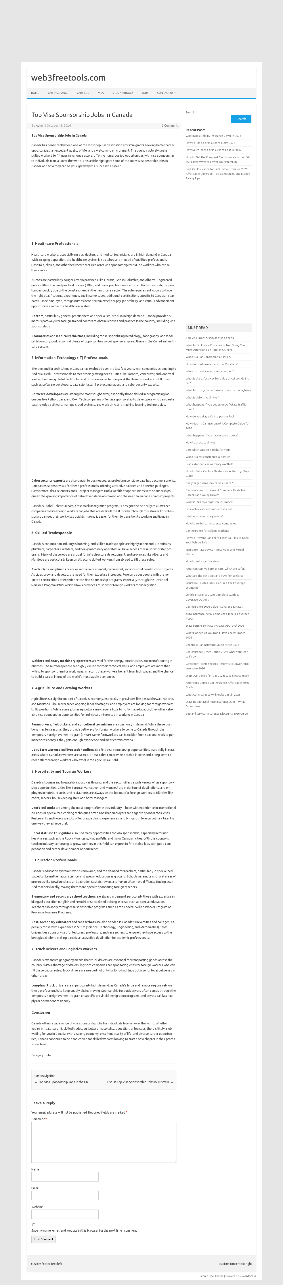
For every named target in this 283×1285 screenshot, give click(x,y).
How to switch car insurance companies (211, 523)
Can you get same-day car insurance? (209, 483)
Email (35, 1188)
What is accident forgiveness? (205, 516)
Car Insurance (58, 92)
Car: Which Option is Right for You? (208, 449)
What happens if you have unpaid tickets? (212, 435)
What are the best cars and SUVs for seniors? (214, 575)
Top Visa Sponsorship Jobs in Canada (210, 337)
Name (35, 1169)
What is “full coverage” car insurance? (209, 501)
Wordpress (249, 1275)
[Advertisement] (132, 31)
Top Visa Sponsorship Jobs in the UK (61, 1082)
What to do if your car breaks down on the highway (218, 390)
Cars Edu (83, 92)
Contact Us (165, 92)
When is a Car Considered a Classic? (208, 356)
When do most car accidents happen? (210, 371)
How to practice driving (201, 442)
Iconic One (207, 1275)
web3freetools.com (68, 77)
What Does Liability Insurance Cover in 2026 (213, 135)
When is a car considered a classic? (208, 456)
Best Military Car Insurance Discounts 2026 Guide (217, 713)
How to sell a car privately (202, 561)
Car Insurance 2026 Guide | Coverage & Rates (214, 606)
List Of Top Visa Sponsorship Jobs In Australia (140, 1082)
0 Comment (170, 125)
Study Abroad (123, 92)
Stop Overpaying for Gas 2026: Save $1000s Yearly (217, 675)
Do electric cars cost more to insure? (209, 509)
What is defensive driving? (202, 397)
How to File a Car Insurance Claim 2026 (210, 142)
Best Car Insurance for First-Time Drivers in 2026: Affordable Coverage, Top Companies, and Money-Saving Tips (218, 173)
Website (37, 1207)
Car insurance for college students (207, 530)
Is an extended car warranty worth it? (209, 464)
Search (190, 112)
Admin (40, 125)
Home (35, 92)
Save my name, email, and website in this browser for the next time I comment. (84, 1230)
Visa (101, 92)
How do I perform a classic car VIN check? (212, 364)
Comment (39, 1119)
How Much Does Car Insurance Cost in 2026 (213, 149)
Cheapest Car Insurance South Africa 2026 (212, 644)
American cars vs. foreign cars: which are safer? (215, 568)
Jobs (145, 92)
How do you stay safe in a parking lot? (210, 416)
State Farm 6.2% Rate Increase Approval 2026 (215, 625)
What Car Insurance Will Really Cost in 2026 (213, 694)
